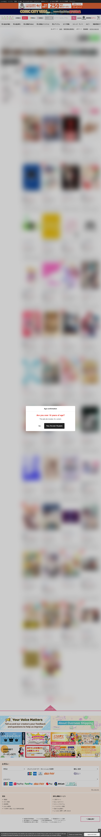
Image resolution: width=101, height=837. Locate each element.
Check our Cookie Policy (75, 834)
